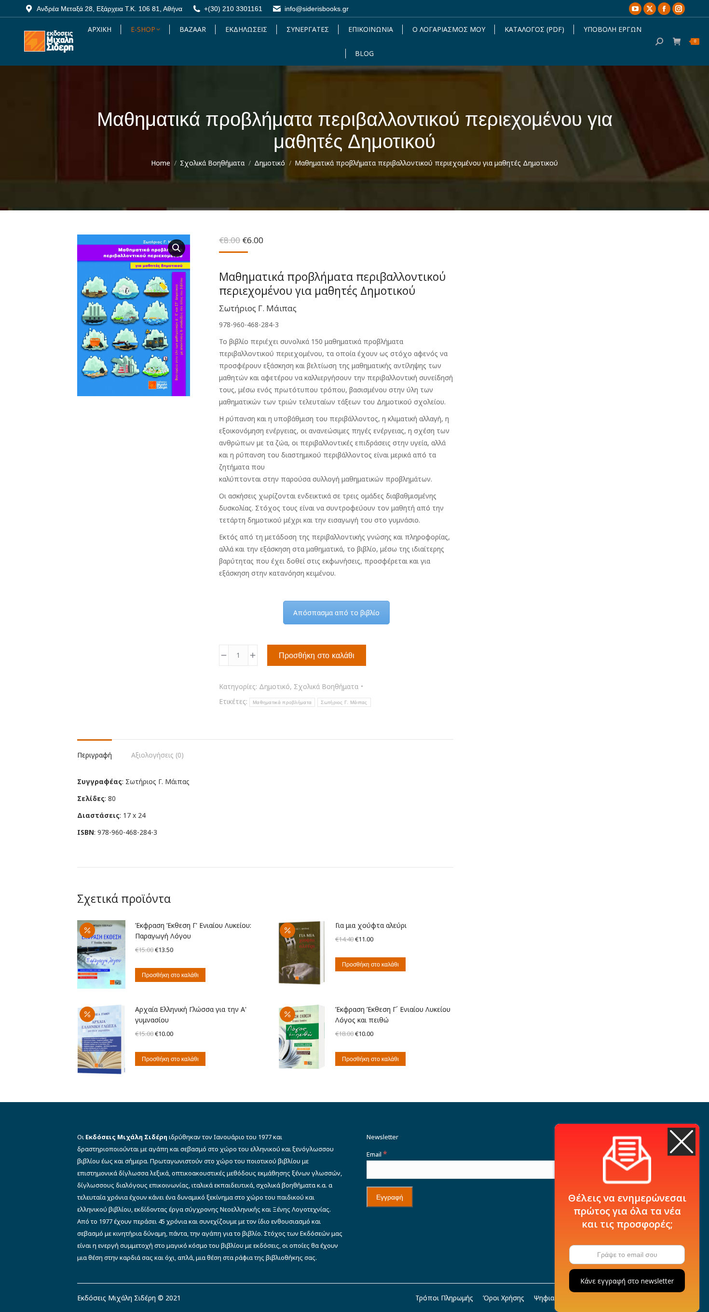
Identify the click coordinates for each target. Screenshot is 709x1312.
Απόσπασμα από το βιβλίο (336, 612)
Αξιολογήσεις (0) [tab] (157, 755)
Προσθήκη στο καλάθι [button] (170, 975)
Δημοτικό (274, 686)
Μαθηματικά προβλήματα (282, 702)
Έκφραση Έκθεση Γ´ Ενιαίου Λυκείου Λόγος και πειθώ (392, 1014)
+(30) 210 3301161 (233, 9)
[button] (176, 248)
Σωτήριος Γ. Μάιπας (344, 702)
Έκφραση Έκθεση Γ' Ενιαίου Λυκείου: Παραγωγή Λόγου (193, 930)
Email (377, 1154)
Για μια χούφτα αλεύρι (371, 925)
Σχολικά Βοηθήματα (326, 686)
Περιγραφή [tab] (94, 755)
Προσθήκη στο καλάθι (316, 655)
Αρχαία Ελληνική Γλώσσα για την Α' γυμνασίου (190, 1014)
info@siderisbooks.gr (317, 9)
